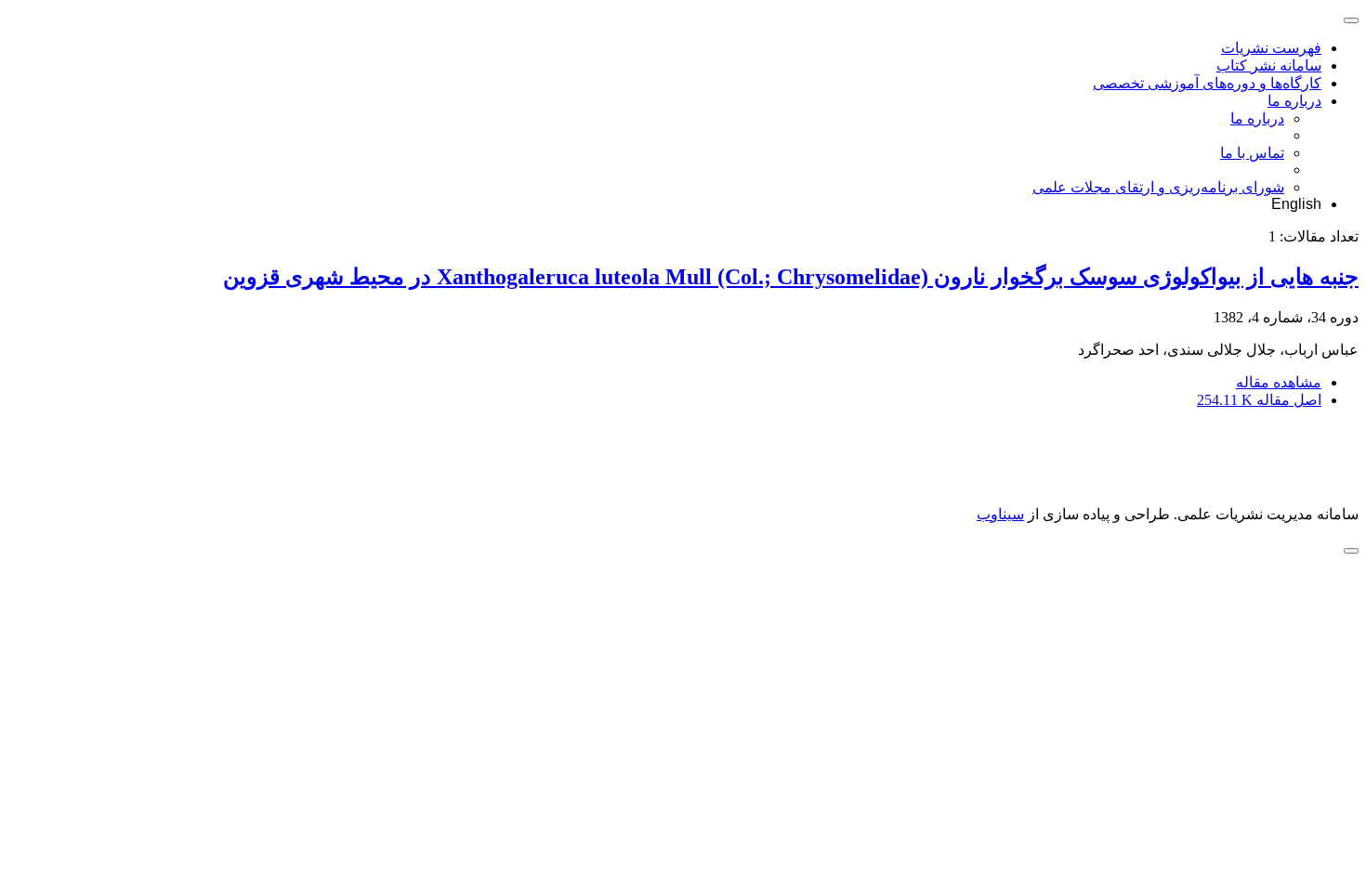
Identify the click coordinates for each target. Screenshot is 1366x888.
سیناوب (1000, 514)
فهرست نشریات (1271, 48)
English (1296, 204)
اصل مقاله (1259, 400)
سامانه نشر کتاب (1268, 65)
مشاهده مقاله (1278, 382)
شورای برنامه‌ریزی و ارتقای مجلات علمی (1158, 187)
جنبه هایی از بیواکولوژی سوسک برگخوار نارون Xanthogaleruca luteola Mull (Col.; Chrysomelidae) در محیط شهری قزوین (791, 277)
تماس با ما (1252, 153)
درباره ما (1294, 101)
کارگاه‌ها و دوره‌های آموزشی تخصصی (1207, 83)
